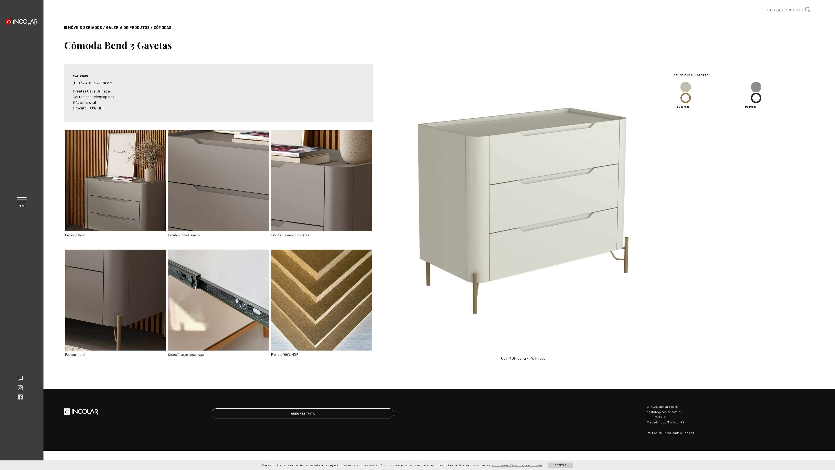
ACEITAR (560, 465)
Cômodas (163, 27)
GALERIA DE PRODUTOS (128, 27)
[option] (523, 208)
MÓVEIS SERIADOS (85, 27)
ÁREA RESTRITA (303, 413)
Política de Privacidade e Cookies (670, 433)
